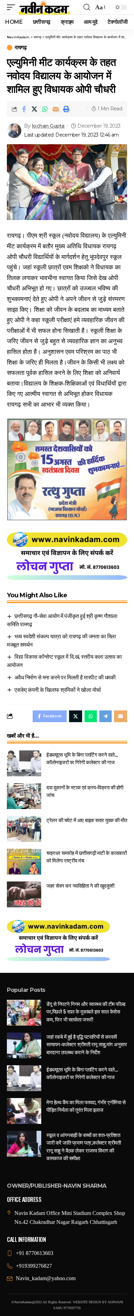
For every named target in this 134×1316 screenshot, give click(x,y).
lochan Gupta (48, 126)
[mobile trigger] (13, 7)
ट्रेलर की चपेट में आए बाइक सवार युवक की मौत (86, 820)
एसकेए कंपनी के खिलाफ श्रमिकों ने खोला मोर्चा (57, 689)
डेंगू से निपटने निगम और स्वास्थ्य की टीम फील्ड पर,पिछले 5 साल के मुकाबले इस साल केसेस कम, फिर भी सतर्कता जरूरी (85, 1011)
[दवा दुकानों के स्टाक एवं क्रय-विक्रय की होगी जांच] (24, 796)
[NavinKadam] (44, 7)
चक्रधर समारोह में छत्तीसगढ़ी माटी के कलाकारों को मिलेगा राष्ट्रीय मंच (86, 856)
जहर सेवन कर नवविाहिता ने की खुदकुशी (80, 885)
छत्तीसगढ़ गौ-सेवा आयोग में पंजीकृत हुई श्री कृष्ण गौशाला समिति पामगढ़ (62, 619)
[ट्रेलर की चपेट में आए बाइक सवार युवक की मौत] (24, 829)
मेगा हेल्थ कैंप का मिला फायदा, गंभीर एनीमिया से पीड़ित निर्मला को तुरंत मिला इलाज (85, 1106)
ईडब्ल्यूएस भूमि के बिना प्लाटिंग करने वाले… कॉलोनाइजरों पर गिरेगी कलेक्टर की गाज (82, 758)
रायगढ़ (20, 47)
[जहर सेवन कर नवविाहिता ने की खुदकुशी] (24, 894)
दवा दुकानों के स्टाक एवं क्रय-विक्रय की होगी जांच (84, 791)
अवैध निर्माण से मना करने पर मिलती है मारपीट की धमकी (64, 677)
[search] (87, 7)
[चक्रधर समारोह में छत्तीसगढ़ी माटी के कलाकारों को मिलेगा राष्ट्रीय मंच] (24, 862)
